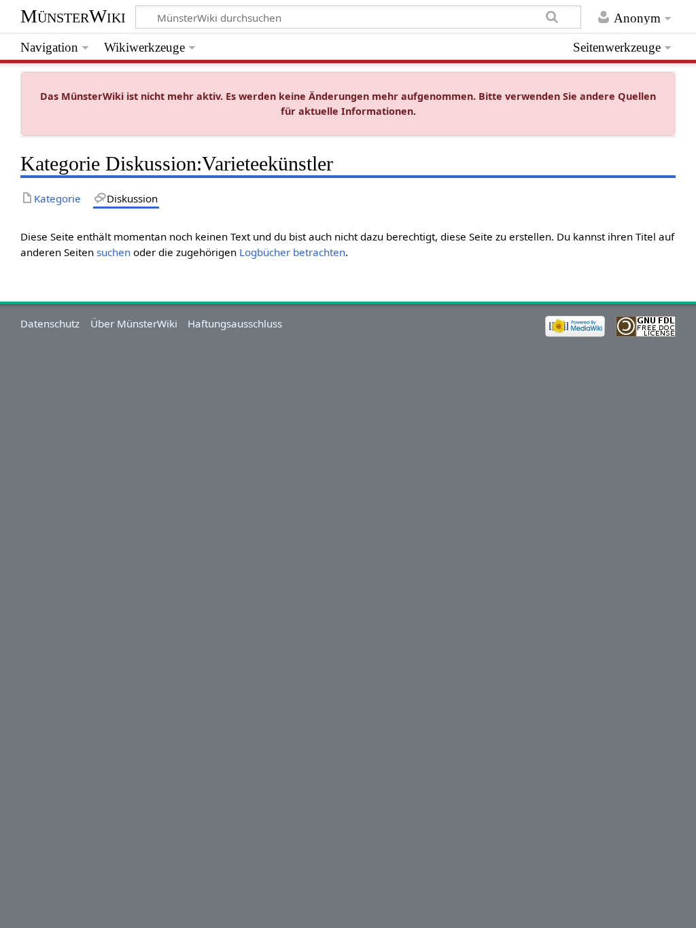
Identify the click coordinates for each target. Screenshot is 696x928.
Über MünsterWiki (133, 323)
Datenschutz (50, 323)
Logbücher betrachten (292, 252)
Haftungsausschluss (235, 323)
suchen (113, 252)
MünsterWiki (73, 15)
